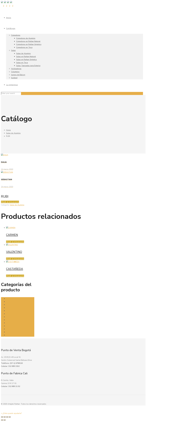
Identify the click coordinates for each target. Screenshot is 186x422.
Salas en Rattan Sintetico (16, 326)
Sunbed (9, 335)
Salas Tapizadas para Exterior (18, 332)
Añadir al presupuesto (10, 202)
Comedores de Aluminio (15, 304)
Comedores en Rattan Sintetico (18, 311)
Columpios (10, 301)
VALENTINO (14, 252)
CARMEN (12, 235)
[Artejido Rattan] (7, 6)
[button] (11, 413)
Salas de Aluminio (13, 133)
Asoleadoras (11, 298)
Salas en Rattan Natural (16, 323)
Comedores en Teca (14, 314)
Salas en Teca (12, 329)
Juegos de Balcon (13, 317)
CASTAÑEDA (14, 269)
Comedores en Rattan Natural (18, 308)
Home (8, 130)
